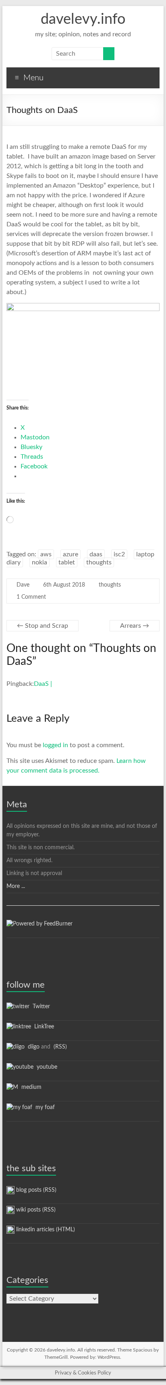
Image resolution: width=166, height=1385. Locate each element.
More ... (15, 886)
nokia (39, 562)
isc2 (119, 554)
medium (30, 1087)
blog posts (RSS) (35, 1190)
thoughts (99, 562)
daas (95, 554)
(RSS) (59, 1047)
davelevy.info (83, 19)
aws (46, 554)
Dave (23, 585)
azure (70, 554)
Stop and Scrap (42, 626)
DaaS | (43, 684)
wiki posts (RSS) (35, 1210)
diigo (32, 1047)
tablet (66, 562)
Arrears (134, 626)
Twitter (39, 1006)
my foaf (43, 1107)
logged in (55, 745)
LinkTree (42, 1027)
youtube (45, 1067)
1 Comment (31, 597)
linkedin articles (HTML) (45, 1230)
